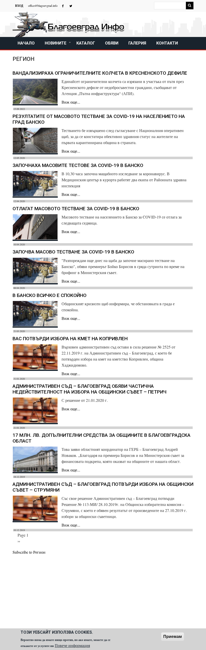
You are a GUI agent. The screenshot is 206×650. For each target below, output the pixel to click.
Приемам (172, 636)
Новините (58, 45)
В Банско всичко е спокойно (49, 295)
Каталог (85, 43)
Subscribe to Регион (29, 552)
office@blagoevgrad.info (43, 6)
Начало (26, 43)
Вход (19, 6)
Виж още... (71, 102)
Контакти (167, 43)
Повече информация (72, 645)
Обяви (111, 43)
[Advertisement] (103, 593)
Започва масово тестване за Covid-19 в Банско (73, 252)
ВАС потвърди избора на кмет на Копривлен (70, 338)
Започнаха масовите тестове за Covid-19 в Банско (78, 165)
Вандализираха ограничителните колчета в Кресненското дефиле (100, 73)
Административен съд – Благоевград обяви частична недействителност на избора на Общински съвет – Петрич (90, 389)
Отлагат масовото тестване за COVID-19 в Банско (76, 208)
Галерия (137, 43)
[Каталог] (69, 24)
